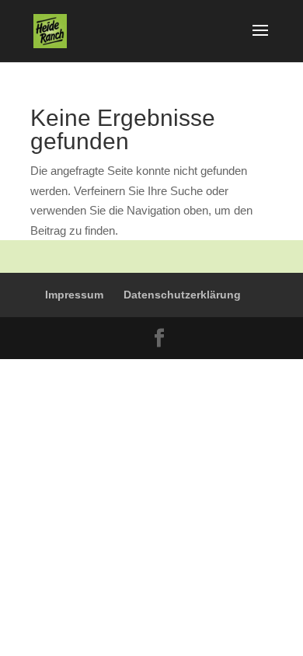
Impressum (74, 294)
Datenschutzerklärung (182, 294)
